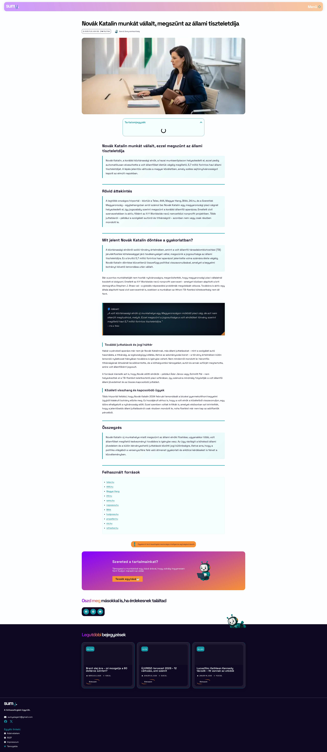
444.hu (109, 486)
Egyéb (144, 649)
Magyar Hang (112, 491)
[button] (201, 122)
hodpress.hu (112, 514)
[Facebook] (5, 721)
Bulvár (200, 649)
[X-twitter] (11, 721)
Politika (106, 31)
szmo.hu (110, 500)
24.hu (109, 496)
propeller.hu (112, 518)
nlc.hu (109, 523)
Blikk (108, 509)
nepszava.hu (112, 505)
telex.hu (110, 482)
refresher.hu (112, 528)
